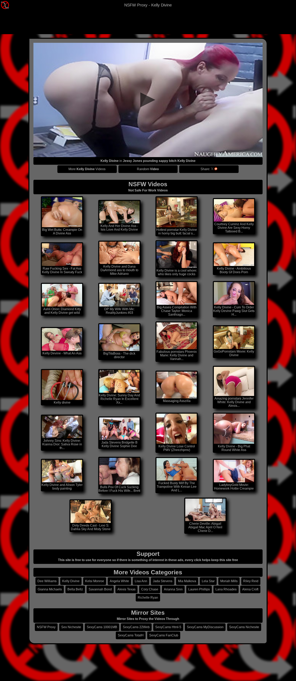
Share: (205, 169)
